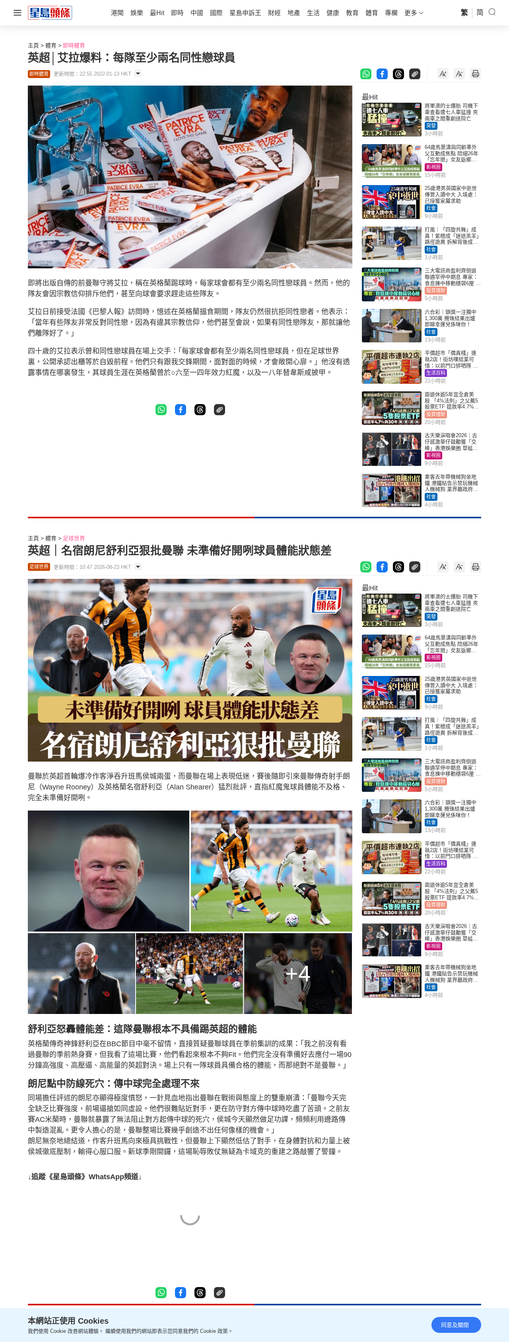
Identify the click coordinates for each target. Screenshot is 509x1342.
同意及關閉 (455, 1325)
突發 (431, 125)
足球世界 (74, 538)
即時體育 (74, 45)
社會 (431, 208)
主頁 (33, 45)
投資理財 (435, 290)
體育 (50, 45)
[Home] (50, 12)
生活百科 (435, 373)
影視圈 (433, 167)
